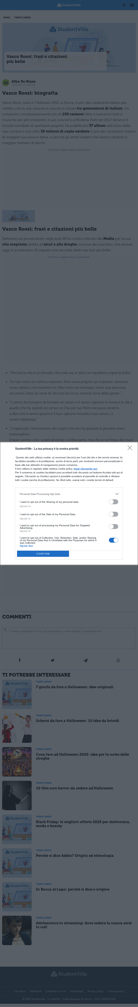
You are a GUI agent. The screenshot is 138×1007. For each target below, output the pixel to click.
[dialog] (69, 503)
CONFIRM (43, 553)
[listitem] (69, 494)
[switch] (113, 501)
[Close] (131, 449)
